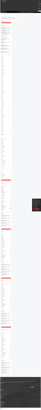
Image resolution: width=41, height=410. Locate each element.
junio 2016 (2, 120)
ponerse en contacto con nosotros (30, 381)
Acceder (2, 172)
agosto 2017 (2, 107)
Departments (2, 190)
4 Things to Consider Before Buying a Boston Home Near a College (7, 45)
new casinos (2, 200)
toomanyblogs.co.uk (3, 163)
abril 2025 (2, 80)
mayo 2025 (2, 79)
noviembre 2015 (2, 124)
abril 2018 (2, 97)
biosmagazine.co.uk (3, 139)
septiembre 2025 (2, 73)
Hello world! (5, 39)
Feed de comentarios (3, 175)
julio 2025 (2, 76)
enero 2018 (2, 100)
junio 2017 (2, 110)
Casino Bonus (2, 237)
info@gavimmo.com (2, 397)
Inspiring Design (2, 198)
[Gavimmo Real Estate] (3, 1)
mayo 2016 (2, 121)
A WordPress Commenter (6, 38)
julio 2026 (2, 59)
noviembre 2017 (2, 103)
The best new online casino (3, 206)
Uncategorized (2, 208)
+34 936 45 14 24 (1, 395)
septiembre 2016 (2, 117)
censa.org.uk (2, 143)
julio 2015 (2, 128)
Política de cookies (2, 405)
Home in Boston (2, 150)
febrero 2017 (2, 114)
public (1, 157)
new (1, 153)
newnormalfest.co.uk (3, 156)
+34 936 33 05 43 (2, 396)
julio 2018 (2, 93)
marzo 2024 (2, 86)
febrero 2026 (2, 66)
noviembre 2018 (2, 90)
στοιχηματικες (2, 167)
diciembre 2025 (2, 69)
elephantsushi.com (3, 146)
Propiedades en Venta (2, 401)
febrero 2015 (2, 131)
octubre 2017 (2, 104)
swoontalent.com (3, 160)
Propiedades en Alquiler (2, 402)
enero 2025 (2, 83)
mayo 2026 (2, 62)
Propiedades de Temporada (2, 403)
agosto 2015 (2, 127)
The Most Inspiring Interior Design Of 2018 (7, 42)
